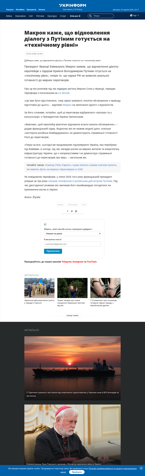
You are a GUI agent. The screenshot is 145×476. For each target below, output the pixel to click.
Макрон (67, 104)
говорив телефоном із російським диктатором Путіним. (80, 181)
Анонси (42, 9)
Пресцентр (31, 9)
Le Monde (63, 93)
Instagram (78, 262)
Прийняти (77, 472)
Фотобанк (20, 9)
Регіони (40, 16)
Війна (9, 16)
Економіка (20, 16)
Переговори (73, 205)
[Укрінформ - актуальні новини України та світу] (72, 5)
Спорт (63, 16)
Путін (84, 205)
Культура (52, 16)
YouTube (92, 262)
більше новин (72, 315)
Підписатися (53, 251)
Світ (31, 16)
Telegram (67, 262)
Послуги (10, 9)
